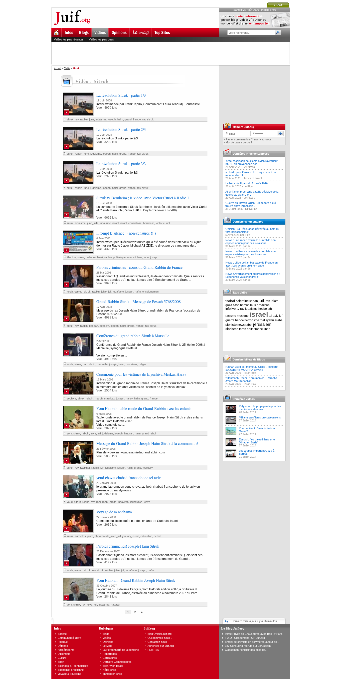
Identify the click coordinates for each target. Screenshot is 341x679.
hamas (244, 305)
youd (70, 501)
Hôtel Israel (109, 669)
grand (128, 119)
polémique (119, 257)
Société (62, 633)
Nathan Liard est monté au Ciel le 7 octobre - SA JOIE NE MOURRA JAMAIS (252, 368)
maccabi (264, 305)
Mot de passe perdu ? (239, 142)
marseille (102, 364)
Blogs (106, 633)
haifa (250, 329)
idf (280, 316)
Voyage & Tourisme (69, 673)
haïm (138, 291)
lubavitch (123, 501)
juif (109, 291)
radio (89, 257)
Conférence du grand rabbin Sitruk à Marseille (132, 335)
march (99, 398)
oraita (113, 501)
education (146, 536)
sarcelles (80, 536)
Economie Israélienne (71, 669)
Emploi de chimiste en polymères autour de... (252, 641)
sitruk (70, 119)
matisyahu (267, 320)
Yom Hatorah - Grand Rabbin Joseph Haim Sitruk (135, 580)
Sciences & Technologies (73, 665)
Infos (57, 628)
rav (77, 119)
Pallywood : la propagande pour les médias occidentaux (260, 408)
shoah (253, 301)
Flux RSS (153, 649)
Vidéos (107, 637)
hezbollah (265, 309)
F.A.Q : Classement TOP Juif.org (245, 637)
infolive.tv (232, 309)
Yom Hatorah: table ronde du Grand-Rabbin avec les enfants (143, 408)
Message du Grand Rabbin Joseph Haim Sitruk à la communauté (147, 443)
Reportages (110, 653)
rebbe (85, 501)
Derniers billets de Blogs (249, 359)
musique (243, 316)
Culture (62, 657)
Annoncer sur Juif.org (161, 645)
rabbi (105, 501)
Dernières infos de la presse (251, 153)
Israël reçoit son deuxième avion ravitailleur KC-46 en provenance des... (251, 162)
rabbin (84, 119)
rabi (98, 501)
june (91, 119)
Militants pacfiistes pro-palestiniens (260, 417)
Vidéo (67, 68)
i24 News (249, 166)
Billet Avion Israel (113, 665)
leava (147, 501)
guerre (229, 320)
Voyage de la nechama (114, 511)
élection (71, 257)
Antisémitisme (66, 649)
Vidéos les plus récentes (69, 39)
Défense (63, 645)
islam (275, 301)
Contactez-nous (157, 641)
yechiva (71, 398)
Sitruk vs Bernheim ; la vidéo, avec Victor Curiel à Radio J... (144, 197)
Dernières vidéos (244, 398)
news (241, 325)
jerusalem (262, 324)
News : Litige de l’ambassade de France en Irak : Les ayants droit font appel (251, 264)
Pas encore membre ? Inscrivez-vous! (249, 139)
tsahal (230, 301)
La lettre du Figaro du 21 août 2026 (246, 183)
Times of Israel (253, 178)
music (254, 305)
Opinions (108, 641)
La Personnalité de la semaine (121, 649)
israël (115, 223)
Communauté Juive (69, 637)
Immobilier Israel (112, 673)
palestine (242, 301)
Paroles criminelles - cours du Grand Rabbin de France (139, 267)
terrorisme (252, 320)
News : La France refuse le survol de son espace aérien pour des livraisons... (250, 242)
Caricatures (110, 657)
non (129, 257)
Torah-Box (249, 372)
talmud (78, 291)
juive (104, 291)
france (137, 119)
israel (123, 223)
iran (267, 301)
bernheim (148, 223)
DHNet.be (251, 208)
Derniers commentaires (248, 221)
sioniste (231, 325)
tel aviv (273, 316)
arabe (279, 320)
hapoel (240, 320)
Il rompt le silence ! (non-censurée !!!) (126, 233)
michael (137, 257)
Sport (61, 661)
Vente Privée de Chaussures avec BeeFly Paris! (254, 633)
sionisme (80, 223)
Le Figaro (249, 186)
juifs (96, 223)
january (126, 536)
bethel (157, 536)
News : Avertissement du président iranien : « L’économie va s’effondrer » (252, 275)
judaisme (101, 119)
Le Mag (107, 645)
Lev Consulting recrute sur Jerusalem (248, 645)
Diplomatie (64, 653)
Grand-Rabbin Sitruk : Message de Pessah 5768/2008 (138, 301)
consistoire (135, 223)
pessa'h (104, 325)
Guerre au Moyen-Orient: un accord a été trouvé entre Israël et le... (250, 204)
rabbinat (98, 257)
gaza (228, 305)
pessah (93, 325)
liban (267, 329)
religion (143, 364)
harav (129, 398)
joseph (112, 119)
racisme (230, 316)
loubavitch (136, 501)
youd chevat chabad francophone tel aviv (128, 477)
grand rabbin (149, 433)
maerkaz (109, 398)
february (148, 467)
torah (70, 291)
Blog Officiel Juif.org (159, 633)
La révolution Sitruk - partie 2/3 (121, 129)
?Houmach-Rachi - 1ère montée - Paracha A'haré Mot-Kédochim (251, 379)
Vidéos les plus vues (101, 39)
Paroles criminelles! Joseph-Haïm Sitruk (127, 546)
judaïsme (105, 223)
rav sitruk (148, 119)
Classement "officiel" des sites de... (246, 649)
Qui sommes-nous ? (160, 637)
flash (236, 305)
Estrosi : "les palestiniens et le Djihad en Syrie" (257, 441)
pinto (90, 536)
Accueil (57, 68)
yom (69, 433)
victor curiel (163, 223)
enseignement (150, 291)
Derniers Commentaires (117, 661)
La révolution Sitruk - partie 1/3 (121, 95)
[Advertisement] (173, 53)
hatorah (128, 433)
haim (120, 119)
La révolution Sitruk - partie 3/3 (121, 163)
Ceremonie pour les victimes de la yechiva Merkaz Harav (141, 374)
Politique (63, 641)
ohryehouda (102, 536)
